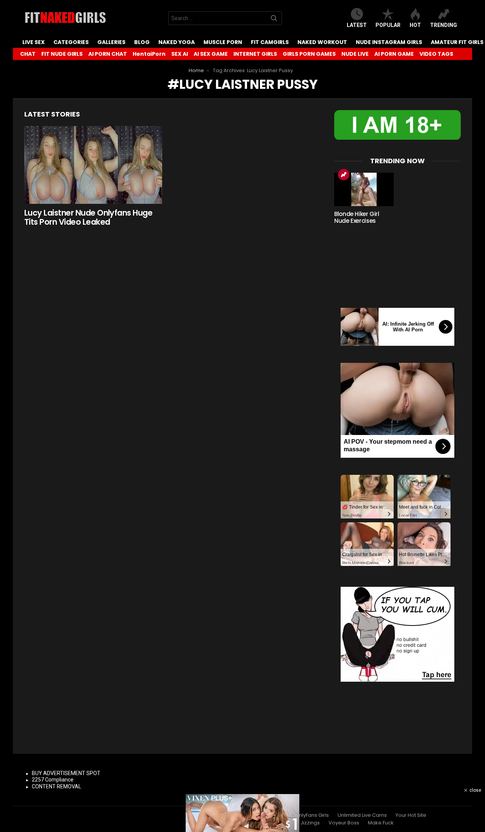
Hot (415, 25)
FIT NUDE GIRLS (62, 54)
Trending (443, 25)
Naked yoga (176, 42)
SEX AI (179, 54)
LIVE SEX (33, 42)
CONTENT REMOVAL (56, 786)
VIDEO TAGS (436, 54)
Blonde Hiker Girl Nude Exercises (356, 217)
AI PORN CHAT (107, 54)
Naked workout (322, 42)
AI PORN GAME (394, 54)
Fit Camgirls (270, 42)
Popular (388, 25)
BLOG (142, 42)
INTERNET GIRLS (255, 54)
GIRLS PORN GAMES (309, 54)
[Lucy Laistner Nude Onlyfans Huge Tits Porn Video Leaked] (93, 165)
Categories (71, 42)
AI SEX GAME (211, 54)
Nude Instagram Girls (389, 42)
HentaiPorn (149, 54)
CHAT (28, 54)
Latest (357, 25)
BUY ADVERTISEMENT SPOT (66, 773)
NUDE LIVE (355, 54)
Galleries (111, 42)
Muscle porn (222, 42)
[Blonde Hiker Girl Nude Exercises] (364, 189)
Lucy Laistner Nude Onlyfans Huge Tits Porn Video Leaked (88, 217)
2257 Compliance (53, 780)
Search (274, 19)
